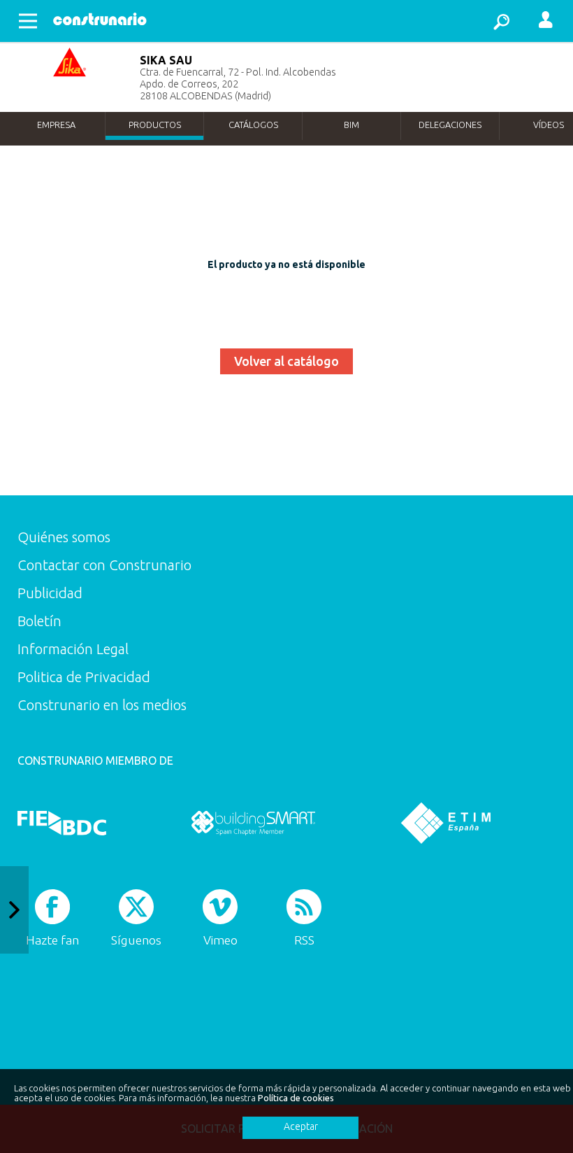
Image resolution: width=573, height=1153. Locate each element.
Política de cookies (296, 1098)
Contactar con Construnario (104, 565)
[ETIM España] (445, 823)
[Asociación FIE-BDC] (61, 823)
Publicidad (49, 593)
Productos (155, 124)
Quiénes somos (63, 537)
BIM (351, 124)
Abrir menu (28, 21)
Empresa (56, 124)
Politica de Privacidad (83, 677)
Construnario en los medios (102, 705)
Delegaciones (450, 124)
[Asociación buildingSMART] (253, 823)
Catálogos (253, 124)
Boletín (39, 621)
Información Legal (73, 649)
